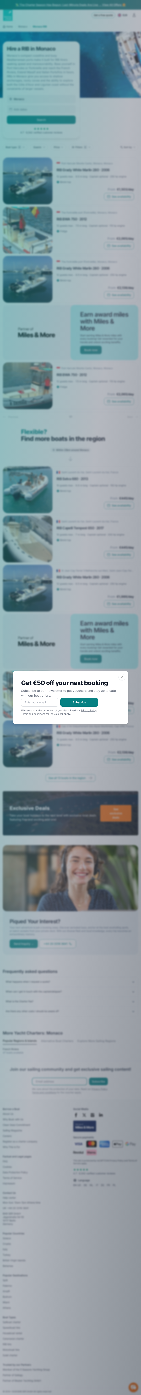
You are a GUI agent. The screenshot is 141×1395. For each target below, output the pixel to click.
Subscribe (79, 702)
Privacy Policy (88, 710)
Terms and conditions (33, 713)
